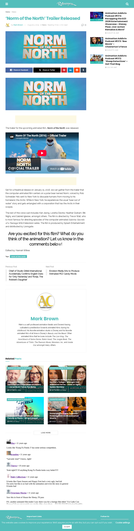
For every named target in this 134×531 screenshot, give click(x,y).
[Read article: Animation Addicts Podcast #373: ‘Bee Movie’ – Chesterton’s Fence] (96, 42)
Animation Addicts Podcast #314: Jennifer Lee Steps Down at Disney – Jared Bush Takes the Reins (24, 384)
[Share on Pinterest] (64, 70)
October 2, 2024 (15, 390)
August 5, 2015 (33, 25)
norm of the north (18, 256)
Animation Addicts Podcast (19, 368)
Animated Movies (57, 399)
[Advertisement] (45, 119)
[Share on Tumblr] (83, 70)
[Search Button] (127, 4)
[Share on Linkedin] (70, 70)
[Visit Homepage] (67, 4)
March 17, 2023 (56, 421)
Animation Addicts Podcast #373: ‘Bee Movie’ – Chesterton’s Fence (116, 42)
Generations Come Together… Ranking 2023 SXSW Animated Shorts (65, 415)
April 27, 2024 (14, 421)
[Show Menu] (6, 4)
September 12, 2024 (58, 390)
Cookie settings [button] (123, 522)
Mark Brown (18, 25)
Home (7, 12)
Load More (46, 433)
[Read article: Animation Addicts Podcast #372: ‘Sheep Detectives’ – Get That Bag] (96, 59)
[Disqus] (45, 471)
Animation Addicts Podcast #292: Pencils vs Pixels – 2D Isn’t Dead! (23, 417)
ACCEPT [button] (67, 527)
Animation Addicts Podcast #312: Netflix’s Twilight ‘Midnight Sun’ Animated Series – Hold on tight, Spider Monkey (65, 383)
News (14, 12)
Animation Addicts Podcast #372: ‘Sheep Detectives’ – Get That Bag (116, 59)
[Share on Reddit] (77, 70)
